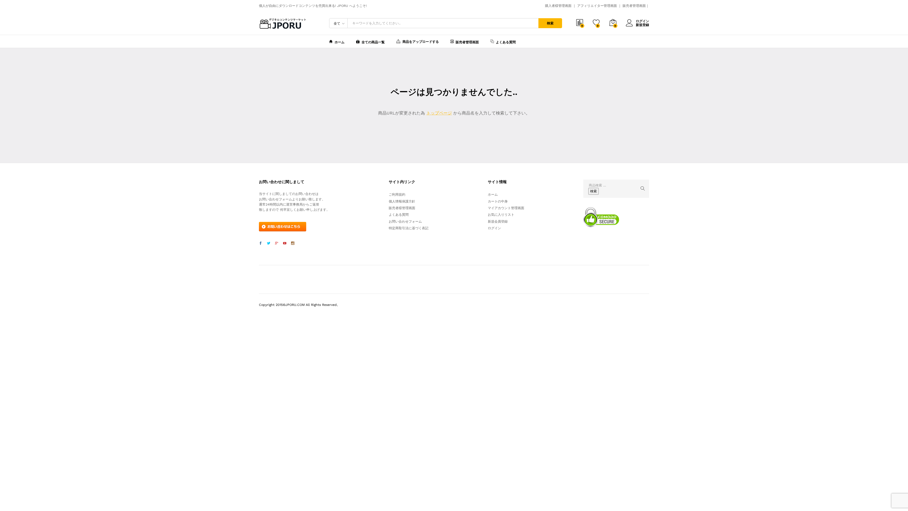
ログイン (642, 21)
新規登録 (642, 25)
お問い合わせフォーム (405, 221)
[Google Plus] (277, 243)
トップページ (439, 112)
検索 (550, 23)
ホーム (340, 42)
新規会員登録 (498, 221)
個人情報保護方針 (402, 201)
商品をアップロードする (420, 41)
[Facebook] (261, 243)
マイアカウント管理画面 (506, 208)
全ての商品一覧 (373, 42)
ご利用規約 (397, 194)
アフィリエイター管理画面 (597, 6)
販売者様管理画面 (402, 208)
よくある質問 (506, 42)
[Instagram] (293, 243)
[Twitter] (269, 243)
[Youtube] (285, 243)
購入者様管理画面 (558, 6)
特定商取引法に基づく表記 (408, 228)
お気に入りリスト (501, 214)
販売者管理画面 (634, 6)
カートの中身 (498, 201)
